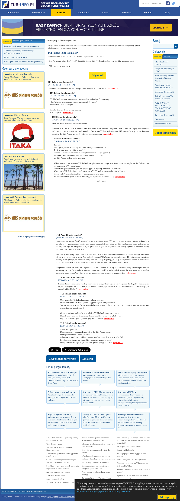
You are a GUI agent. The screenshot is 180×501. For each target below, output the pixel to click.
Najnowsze (7, 41)
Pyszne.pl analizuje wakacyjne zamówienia (21, 46)
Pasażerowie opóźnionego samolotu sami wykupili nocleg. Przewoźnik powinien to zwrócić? (133, 440)
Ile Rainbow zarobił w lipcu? (16, 57)
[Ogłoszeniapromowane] (23, 68)
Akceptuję (167, 497)
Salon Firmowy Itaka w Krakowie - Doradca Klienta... (164, 78)
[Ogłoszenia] (165, 51)
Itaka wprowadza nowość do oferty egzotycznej (23, 62)
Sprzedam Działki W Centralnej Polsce (132, 475)
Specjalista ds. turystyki (164, 92)
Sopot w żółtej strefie (125, 450)
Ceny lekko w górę (54, 444)
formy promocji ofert (55, 479)
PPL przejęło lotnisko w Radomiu (95, 462)
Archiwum (28, 41)
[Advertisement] (23, 300)
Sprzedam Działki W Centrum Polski (96, 478)
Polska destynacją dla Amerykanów (131, 460)
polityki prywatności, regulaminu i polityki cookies (70, 496)
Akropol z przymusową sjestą (58, 472)
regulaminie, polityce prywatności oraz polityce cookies (104, 491)
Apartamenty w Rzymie (126, 479)
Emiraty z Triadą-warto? (56, 475)
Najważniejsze (18, 41)
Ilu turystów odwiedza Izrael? (129, 446)
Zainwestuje (159, 119)
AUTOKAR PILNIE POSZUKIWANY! (62, 482)
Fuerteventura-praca (163, 123)
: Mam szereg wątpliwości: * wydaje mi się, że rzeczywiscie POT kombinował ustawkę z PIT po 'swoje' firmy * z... (63, 377)
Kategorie (166, 56)
